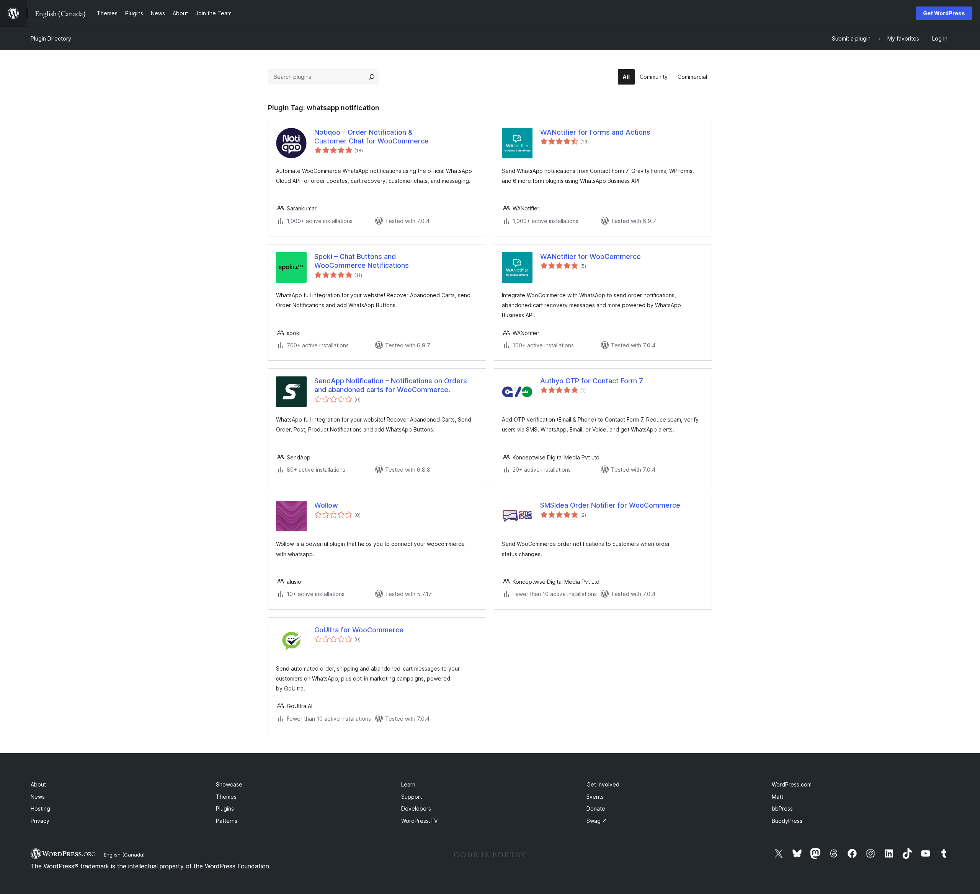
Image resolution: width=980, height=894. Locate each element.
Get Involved (602, 784)
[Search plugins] (371, 77)
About (38, 784)
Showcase (229, 784)
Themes (226, 796)
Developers (416, 808)
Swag (596, 820)
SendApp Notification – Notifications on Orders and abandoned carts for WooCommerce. (390, 385)
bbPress (782, 808)
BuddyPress (787, 820)
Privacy (40, 820)
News (38, 796)
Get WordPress (944, 13)
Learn (408, 784)
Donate (595, 808)
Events (595, 796)
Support (411, 796)
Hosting (40, 808)
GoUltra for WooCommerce (358, 630)
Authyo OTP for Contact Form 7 (591, 381)
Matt (777, 796)
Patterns (226, 820)
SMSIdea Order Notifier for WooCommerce (610, 505)
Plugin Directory (51, 38)
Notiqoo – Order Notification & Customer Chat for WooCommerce (371, 136)
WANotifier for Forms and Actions (595, 132)
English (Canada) (124, 855)
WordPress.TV (419, 820)
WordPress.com (792, 784)
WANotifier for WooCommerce (590, 256)
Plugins (225, 808)
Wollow (326, 505)
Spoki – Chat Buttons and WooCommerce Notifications (361, 260)
